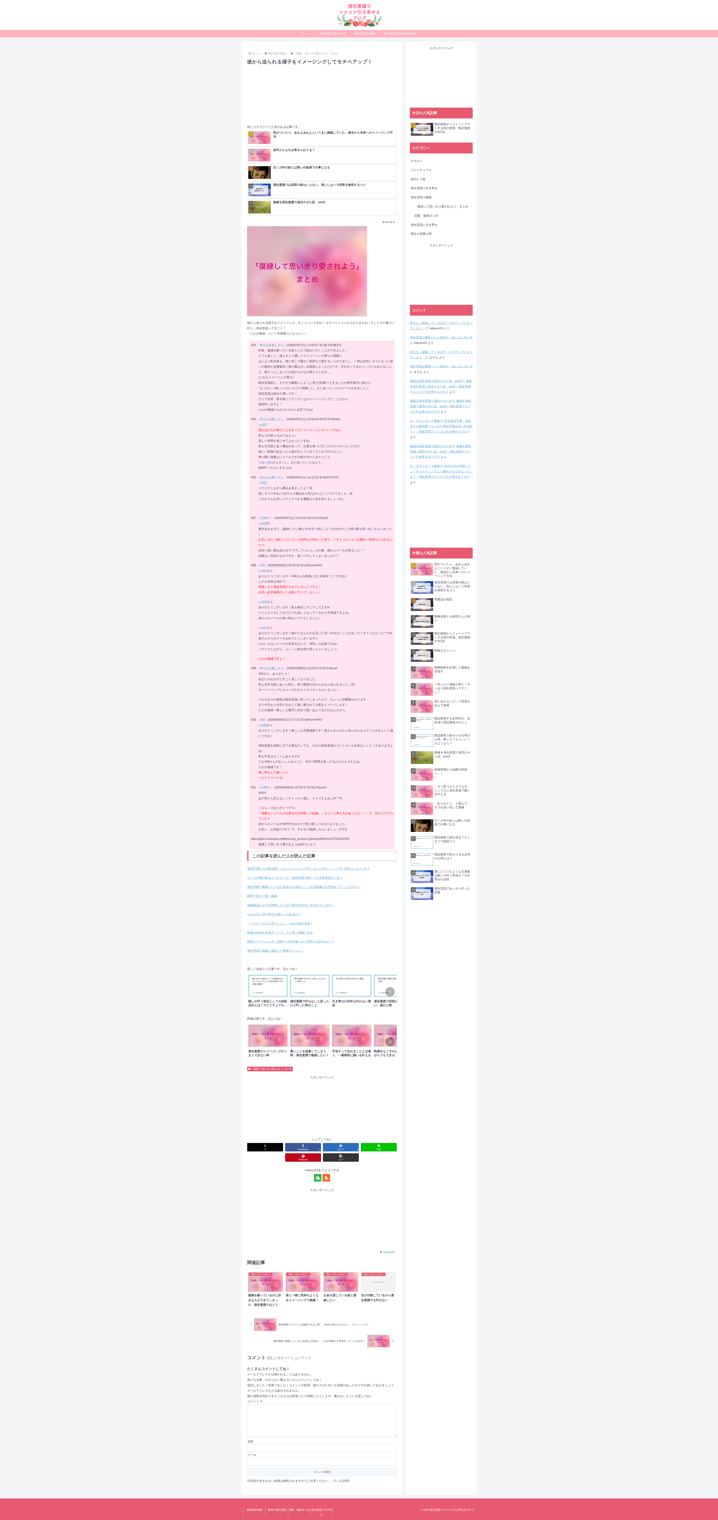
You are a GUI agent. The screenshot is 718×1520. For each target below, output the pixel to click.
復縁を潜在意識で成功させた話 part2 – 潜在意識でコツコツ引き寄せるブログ (440, 452)
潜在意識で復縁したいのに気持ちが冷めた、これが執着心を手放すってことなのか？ (304, 887)
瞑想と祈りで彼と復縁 (262, 896)
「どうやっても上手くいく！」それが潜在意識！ (280, 923)
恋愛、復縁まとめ (299, 1509)
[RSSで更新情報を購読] (326, 1178)
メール (251, 1454)
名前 (250, 1441)
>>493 (262, 424)
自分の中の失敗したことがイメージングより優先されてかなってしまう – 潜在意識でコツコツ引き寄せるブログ (441, 471)
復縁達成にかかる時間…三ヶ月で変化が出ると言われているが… (290, 905)
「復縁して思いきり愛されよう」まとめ (271, 1069)
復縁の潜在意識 (277, 1509)
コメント (255, 1401)
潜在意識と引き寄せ (321, 1512)
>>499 (262, 725)
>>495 (262, 601)
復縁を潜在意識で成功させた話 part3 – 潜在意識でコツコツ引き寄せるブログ (441, 386)
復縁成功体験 (254, 1509)
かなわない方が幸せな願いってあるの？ (274, 914)
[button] (390, 991)
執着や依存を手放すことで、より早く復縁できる (280, 932)
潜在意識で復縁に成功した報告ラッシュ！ (275, 950)
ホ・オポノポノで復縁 (425, 420)
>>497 (262, 627)
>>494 (262, 570)
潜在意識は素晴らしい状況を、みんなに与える (441, 337)
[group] (268, 992)
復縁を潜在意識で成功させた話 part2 (435, 381)
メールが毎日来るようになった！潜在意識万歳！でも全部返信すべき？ (295, 877)
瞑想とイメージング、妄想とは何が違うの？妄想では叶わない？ (290, 941)
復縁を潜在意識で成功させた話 (431, 400)
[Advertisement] (322, 94)
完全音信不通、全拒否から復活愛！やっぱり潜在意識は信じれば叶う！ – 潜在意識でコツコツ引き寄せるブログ (441, 426)
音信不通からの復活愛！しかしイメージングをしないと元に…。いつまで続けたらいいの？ (308, 868)
